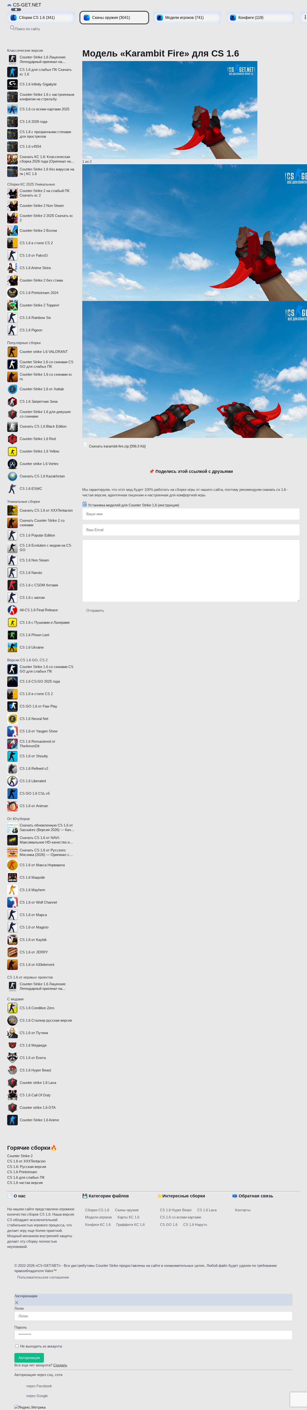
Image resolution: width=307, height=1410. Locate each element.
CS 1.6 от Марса (33, 915)
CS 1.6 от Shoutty (34, 756)
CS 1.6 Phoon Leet (34, 635)
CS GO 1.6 (168, 1225)
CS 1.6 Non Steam (34, 560)
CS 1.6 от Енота (33, 1058)
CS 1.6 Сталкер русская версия (46, 1020)
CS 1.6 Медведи (33, 1045)
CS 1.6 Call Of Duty (35, 1095)
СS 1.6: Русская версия (26, 1167)
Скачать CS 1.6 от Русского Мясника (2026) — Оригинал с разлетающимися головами (44, 852)
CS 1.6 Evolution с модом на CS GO (45, 547)
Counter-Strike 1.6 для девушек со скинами (45, 414)
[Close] (16, 1302)
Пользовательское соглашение (43, 1277)
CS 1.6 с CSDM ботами (39, 585)
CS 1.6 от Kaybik (33, 940)
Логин (19, 1308)
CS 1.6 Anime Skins (35, 268)
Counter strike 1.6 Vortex (39, 464)
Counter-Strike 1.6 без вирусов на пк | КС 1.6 (47, 171)
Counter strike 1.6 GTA (38, 1107)
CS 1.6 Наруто (195, 1225)
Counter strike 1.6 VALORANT (44, 352)
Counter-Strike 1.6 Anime (39, 1120)
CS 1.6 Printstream (22, 1172)
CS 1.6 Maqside (32, 877)
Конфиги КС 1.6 (98, 1225)
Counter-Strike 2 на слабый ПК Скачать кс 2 (45, 193)
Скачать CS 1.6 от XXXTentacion (46, 510)
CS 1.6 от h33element (37, 965)
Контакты (243, 1210)
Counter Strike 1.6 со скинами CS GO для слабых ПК (46, 364)
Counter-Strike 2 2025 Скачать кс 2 (46, 218)
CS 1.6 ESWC (31, 489)
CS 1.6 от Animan (34, 806)
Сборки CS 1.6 (97, 1210)
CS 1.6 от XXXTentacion (26, 1161)
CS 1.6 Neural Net (34, 719)
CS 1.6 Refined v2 (34, 768)
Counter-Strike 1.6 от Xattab (42, 389)
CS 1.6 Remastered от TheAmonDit (37, 743)
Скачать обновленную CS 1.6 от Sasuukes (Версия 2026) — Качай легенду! (47, 827)
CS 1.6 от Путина (34, 1033)
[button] (25, 28)
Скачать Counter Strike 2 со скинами (42, 522)
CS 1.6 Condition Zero (37, 1008)
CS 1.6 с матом (32, 597)
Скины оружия (127, 1210)
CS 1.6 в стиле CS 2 (36, 243)
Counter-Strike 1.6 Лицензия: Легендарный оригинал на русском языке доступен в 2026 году (46, 59)
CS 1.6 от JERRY (34, 952)
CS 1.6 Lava (207, 1210)
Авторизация (29, 1358)
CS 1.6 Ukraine (32, 647)
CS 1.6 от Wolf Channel (38, 902)
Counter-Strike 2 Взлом (38, 230)
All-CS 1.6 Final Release (39, 610)
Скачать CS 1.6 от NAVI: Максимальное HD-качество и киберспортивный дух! (45, 840)
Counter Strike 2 (20, 1156)
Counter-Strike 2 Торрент (39, 305)
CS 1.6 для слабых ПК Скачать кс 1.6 (46, 72)
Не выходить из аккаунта (41, 1346)
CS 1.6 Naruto (31, 573)
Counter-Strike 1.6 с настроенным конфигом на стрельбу (47, 96)
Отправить (95, 610)
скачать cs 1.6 (274, 489)
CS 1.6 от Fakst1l (33, 255)
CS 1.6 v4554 (30, 146)
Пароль (20, 1327)
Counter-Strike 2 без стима (41, 280)
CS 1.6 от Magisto (34, 927)
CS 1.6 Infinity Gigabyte (38, 84)
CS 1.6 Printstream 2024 (39, 293)
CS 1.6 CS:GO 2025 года (40, 681)
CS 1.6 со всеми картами (180, 1217)
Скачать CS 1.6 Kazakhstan (42, 476)
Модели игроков (98, 1217)
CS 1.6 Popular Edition (37, 535)
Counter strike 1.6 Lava (38, 1083)
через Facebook (39, 1386)
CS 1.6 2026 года (33, 121)
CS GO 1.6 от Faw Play (38, 706)
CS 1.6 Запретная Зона (39, 401)
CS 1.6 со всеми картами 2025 (44, 109)
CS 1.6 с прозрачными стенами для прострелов (45, 134)
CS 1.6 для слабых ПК (26, 1177)
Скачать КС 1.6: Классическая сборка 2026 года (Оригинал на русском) (45, 159)
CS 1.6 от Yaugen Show (39, 731)
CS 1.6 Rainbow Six (35, 318)
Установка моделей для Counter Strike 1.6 (133, 505)
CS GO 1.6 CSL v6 (35, 793)
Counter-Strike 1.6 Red (38, 439)
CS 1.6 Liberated (33, 781)
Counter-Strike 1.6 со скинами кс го (46, 376)
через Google (37, 1396)
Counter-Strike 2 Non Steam (42, 206)
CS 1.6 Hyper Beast (35, 1070)
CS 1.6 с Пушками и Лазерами (45, 622)
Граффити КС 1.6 (130, 1225)
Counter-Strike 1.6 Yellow (39, 451)
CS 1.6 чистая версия (25, 1183)
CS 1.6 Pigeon (31, 330)
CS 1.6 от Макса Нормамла (42, 865)
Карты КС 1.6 (128, 1217)
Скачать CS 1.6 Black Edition (43, 426)
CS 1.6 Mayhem (32, 890)
